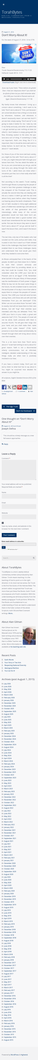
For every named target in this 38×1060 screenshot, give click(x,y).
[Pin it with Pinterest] (19, 387)
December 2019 (9, 896)
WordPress (15, 1055)
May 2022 (7, 816)
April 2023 (7, 786)
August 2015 (8, 1040)
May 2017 (7, 982)
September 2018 (10, 938)
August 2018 (8, 941)
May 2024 (7, 755)
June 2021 (7, 847)
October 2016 (9, 1001)
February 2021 (9, 858)
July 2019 (7, 910)
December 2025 (9, 703)
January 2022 (9, 827)
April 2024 (7, 758)
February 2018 (9, 957)
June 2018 (7, 946)
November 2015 (10, 1032)
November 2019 (10, 899)
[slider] (32, 79)
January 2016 (9, 1026)
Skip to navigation (3, 4)
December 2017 (9, 963)
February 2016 (9, 1023)
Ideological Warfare (11, 668)
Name (4, 492)
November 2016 (10, 999)
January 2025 (9, 733)
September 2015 (10, 1037)
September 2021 (10, 838)
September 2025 (10, 711)
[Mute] (28, 79)
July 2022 (7, 811)
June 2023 (7, 780)
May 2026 (7, 689)
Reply (6, 444)
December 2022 (9, 797)
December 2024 (9, 736)
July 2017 (7, 976)
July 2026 (7, 684)
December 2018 (9, 929)
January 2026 (9, 700)
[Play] (4, 79)
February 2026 (9, 698)
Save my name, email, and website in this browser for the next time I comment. (16, 527)
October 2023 (9, 775)
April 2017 (7, 985)
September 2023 (10, 778)
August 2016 (8, 1007)
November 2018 (10, 932)
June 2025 (7, 720)
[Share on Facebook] (4, 387)
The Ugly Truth (12, 407)
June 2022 (7, 813)
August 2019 (8, 907)
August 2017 (8, 974)
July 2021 (7, 844)
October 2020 (9, 869)
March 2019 (8, 921)
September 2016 (10, 1004)
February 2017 (9, 990)
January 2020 (9, 893)
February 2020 (9, 891)
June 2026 (7, 686)
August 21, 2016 (9, 32)
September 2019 (10, 905)
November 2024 (10, 739)
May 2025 (7, 722)
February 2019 (9, 924)
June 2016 (7, 1012)
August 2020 (8, 874)
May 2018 (7, 949)
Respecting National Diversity (15, 665)
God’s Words (9, 660)
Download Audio (8, 82)
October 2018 (9, 935)
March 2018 (8, 954)
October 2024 (9, 742)
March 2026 (8, 695)
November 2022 (10, 800)
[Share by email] (30, 387)
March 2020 (8, 888)
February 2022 (9, 825)
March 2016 (8, 1021)
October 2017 (9, 968)
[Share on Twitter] (9, 387)
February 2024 (9, 764)
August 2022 (8, 808)
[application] (19, 79)
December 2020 (9, 863)
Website (5, 513)
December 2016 (9, 996)
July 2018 (7, 943)
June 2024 (7, 753)
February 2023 (9, 791)
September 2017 (10, 971)
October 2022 (9, 802)
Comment (6, 458)
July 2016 (7, 1010)
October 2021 (9, 836)
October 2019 (9, 902)
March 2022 (8, 822)
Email (4, 503)
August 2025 (8, 714)
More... (10, 613)
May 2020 (7, 883)
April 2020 (7, 885)
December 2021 (9, 830)
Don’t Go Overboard (24, 411)
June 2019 (7, 913)
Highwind (24, 1055)
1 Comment (21, 391)
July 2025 (7, 717)
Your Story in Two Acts (12, 662)
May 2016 (7, 1015)
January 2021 (9, 860)
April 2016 (7, 1018)
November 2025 (10, 706)
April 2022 (7, 819)
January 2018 (9, 960)
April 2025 (7, 725)
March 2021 (8, 855)
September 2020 (10, 871)
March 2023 (8, 789)
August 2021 (8, 841)
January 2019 (9, 927)
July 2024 (7, 750)
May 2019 (7, 916)
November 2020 (10, 866)
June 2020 (7, 880)
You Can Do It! (9, 671)
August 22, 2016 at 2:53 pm (12, 426)
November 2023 (10, 772)
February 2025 (9, 731)
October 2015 (9, 1034)
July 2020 (7, 877)
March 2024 (8, 761)
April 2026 (7, 692)
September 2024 (10, 744)
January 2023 (9, 794)
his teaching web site (18, 647)
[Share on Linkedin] (24, 387)
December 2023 (9, 769)
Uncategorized (8, 391)
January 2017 (9, 993)
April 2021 (7, 852)
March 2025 (8, 728)
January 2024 (9, 767)
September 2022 (10, 805)
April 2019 (7, 918)
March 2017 (8, 987)
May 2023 (7, 783)
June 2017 (7, 979)
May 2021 (7, 849)
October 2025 (9, 709)
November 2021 (10, 833)
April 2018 (7, 952)
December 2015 (9, 1029)
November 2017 (10, 965)
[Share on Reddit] (14, 387)
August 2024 (8, 747)
